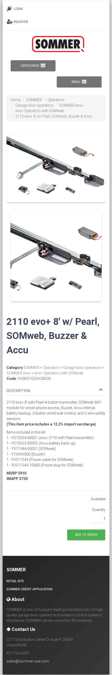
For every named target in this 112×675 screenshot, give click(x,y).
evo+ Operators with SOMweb (39, 111)
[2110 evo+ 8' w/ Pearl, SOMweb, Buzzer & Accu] (56, 172)
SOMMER (34, 100)
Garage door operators (34, 105)
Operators (56, 100)
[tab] (56, 388)
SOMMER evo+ (71, 105)
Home (15, 100)
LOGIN (18, 9)
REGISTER (20, 22)
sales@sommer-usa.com (28, 661)
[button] (55, 391)
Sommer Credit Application (29, 589)
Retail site (15, 581)
